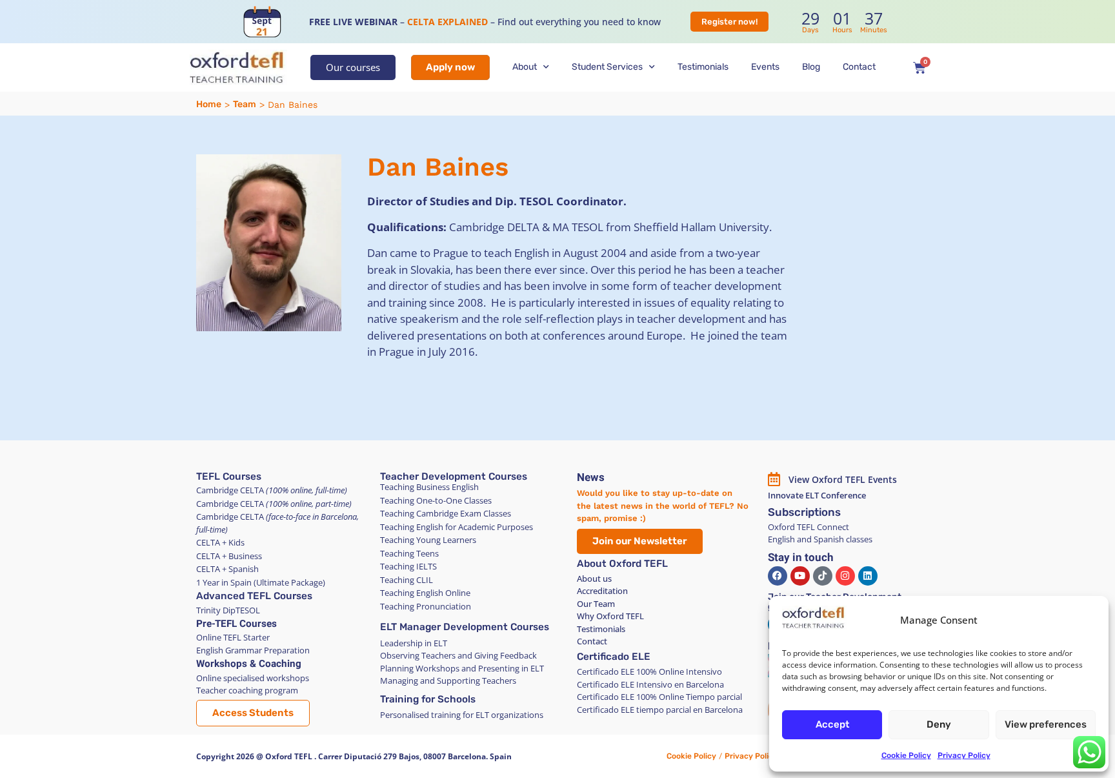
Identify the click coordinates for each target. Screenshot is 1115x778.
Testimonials (703, 66)
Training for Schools (428, 699)
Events (765, 66)
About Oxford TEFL (622, 563)
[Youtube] (800, 576)
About (524, 66)
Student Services (607, 66)
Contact (859, 66)
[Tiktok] (822, 576)
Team (244, 104)
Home (208, 104)
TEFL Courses (228, 476)
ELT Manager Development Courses (464, 627)
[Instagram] (845, 576)
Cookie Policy (906, 755)
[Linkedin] (868, 576)
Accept (832, 724)
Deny (939, 724)
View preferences (1046, 724)
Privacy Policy (964, 755)
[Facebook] (777, 576)
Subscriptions (804, 512)
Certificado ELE (613, 656)
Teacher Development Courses (453, 476)
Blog (811, 66)
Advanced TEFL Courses (254, 596)
